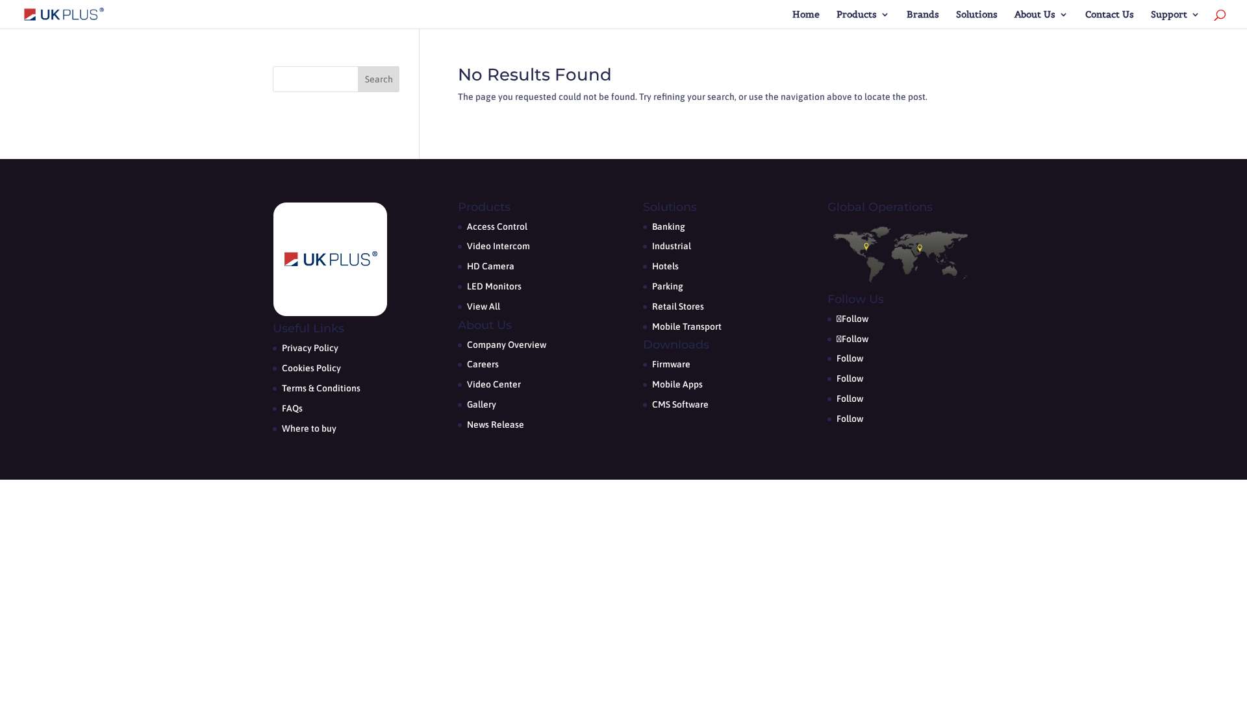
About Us (1034, 15)
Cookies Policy (311, 368)
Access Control (497, 226)
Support (1169, 15)
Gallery (481, 404)
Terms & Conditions (321, 388)
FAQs (292, 408)
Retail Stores (678, 306)
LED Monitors (494, 286)
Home (806, 15)
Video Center (494, 384)
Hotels (665, 266)
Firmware (671, 364)
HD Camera (490, 266)
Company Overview (506, 344)
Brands (923, 15)
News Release (495, 424)
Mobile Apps (677, 384)
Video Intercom (498, 246)
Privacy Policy (310, 348)
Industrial (671, 246)
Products (857, 15)
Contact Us (1109, 15)
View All (483, 306)
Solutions (977, 15)
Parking (667, 286)
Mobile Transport (687, 326)
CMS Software (680, 404)
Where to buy (309, 428)
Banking (668, 226)
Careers (483, 364)
